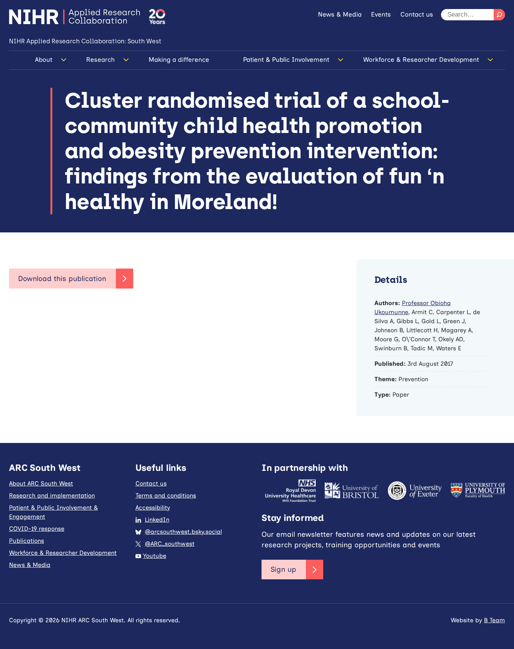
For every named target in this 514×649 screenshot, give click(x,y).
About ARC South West (41, 483)
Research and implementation (52, 495)
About (43, 59)
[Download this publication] (71, 279)
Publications (26, 540)
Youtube (154, 555)
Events (381, 14)
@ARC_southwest (170, 543)
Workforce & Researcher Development (421, 59)
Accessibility (152, 507)
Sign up (283, 569)
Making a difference (179, 59)
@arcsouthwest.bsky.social (183, 531)
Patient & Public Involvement (286, 59)
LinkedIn (157, 519)
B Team (494, 620)
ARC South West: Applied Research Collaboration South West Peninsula (74, 16)
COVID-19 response (36, 528)
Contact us (416, 14)
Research (100, 59)
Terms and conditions (165, 495)
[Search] (499, 14)
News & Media (340, 14)
